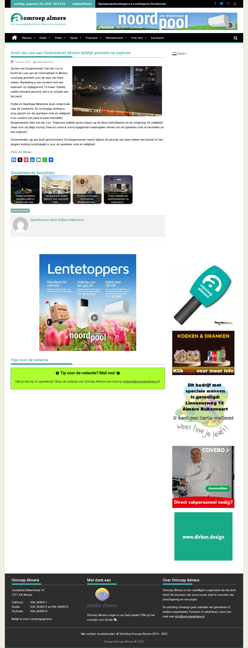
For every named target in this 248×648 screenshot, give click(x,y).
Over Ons (137, 38)
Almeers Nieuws (20, 210)
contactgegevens (41, 619)
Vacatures (157, 38)
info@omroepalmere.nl (189, 616)
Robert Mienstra (44, 62)
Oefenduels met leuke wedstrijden (120, 3)
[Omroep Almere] (14, 37)
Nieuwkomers (114, 38)
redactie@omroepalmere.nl (141, 381)
